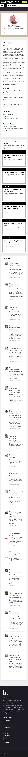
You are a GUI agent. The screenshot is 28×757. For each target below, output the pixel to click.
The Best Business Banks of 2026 (14, 172)
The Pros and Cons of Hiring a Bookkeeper (15, 493)
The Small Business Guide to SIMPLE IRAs (16, 349)
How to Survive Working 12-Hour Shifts (14, 265)
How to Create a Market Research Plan (16, 370)
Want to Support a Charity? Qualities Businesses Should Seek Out (15, 658)
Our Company (6, 720)
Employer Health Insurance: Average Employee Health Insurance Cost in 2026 (16, 391)
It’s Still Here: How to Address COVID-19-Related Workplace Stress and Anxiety (15, 414)
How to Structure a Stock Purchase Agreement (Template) (16, 287)
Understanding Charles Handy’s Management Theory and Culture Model (15, 616)
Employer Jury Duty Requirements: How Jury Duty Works (15, 329)
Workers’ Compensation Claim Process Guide (15, 573)
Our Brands (6, 727)
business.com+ (6, 707)
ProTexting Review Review (15, 475)
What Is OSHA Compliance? (13, 308)
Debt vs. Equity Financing (13, 457)
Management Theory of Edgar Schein (15, 437)
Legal (4, 724)
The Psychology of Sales (15, 514)
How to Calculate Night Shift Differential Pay (16, 594)
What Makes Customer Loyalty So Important (16, 637)
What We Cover (7, 717)
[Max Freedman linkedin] (4, 32)
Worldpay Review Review (14, 534)
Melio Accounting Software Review (14, 554)
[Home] (10, 5)
